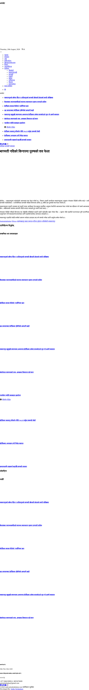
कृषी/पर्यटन (7, 61)
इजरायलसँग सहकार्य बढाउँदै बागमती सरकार (17, 140)
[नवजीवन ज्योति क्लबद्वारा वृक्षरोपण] (8, 391)
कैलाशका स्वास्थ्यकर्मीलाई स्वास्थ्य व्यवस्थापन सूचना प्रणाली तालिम (25, 102)
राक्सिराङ (12, 80)
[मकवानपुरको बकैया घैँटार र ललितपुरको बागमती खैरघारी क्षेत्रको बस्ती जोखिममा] (8, 252)
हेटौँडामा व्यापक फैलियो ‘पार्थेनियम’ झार (16, 106)
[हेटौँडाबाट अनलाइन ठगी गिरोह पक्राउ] (8, 439)
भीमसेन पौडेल (11, 127)
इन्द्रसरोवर (12, 84)
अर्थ (5, 59)
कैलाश (11, 82)
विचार (6, 65)
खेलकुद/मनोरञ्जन (9, 63)
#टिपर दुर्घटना (37, 221)
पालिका (6, 68)
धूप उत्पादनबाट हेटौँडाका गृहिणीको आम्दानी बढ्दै (19, 110)
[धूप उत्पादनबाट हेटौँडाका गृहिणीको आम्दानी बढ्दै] (8, 322)
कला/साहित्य (8, 86)
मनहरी (11, 76)
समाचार (6, 57)
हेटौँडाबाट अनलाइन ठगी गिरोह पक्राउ (16, 135)
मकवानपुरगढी (13, 72)
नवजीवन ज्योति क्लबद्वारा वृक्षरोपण (14, 123)
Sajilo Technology (17, 689)
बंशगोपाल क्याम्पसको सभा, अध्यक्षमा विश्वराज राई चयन (21, 119)
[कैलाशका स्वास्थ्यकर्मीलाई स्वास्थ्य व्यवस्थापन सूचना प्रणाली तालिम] (8, 275)
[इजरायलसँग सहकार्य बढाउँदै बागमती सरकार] (8, 462)
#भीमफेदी (45, 221)
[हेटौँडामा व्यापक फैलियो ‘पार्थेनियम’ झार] (8, 299)
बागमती (11, 74)
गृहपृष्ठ (6, 55)
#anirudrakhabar (5, 221)
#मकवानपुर (51, 221)
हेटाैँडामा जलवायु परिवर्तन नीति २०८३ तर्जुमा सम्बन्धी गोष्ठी (22, 131)
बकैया (10, 78)
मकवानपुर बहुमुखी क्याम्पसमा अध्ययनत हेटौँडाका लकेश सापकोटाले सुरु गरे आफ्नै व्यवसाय (31, 114)
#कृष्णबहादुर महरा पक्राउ (25, 221)
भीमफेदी (11, 70)
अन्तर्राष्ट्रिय (8, 66)
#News (14, 221)
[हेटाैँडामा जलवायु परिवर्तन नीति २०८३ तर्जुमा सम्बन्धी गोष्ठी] (8, 416)
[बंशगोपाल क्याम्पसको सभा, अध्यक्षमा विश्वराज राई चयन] (8, 368)
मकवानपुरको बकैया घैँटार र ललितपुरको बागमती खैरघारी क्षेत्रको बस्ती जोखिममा (28, 97)
